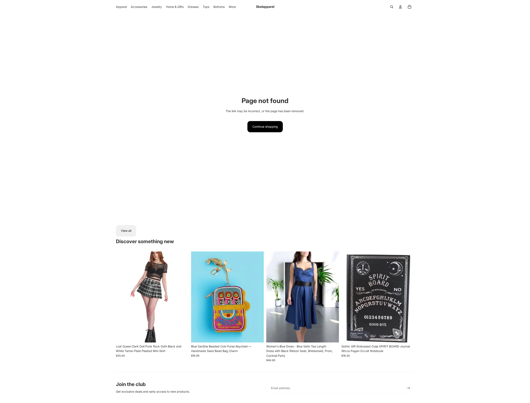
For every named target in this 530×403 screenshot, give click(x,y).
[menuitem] (232, 6)
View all (126, 230)
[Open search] (391, 6)
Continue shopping (265, 126)
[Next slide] (182, 296)
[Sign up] (408, 388)
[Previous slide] (122, 296)
